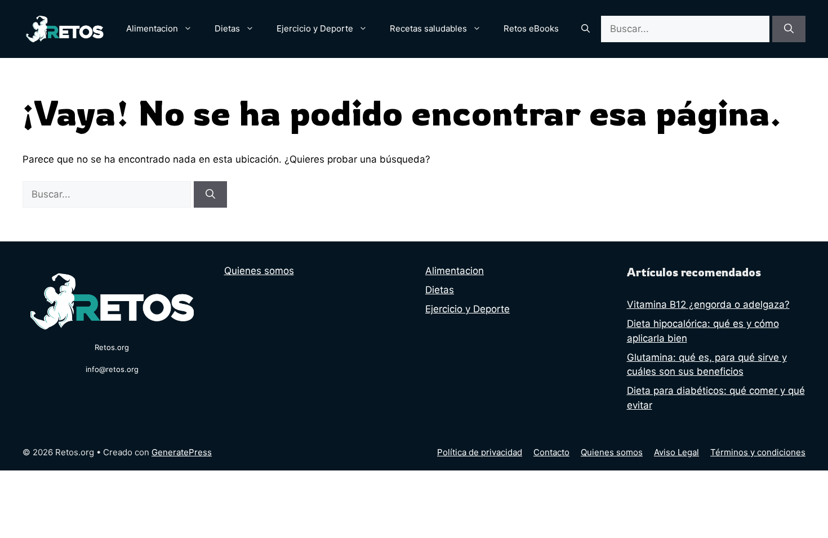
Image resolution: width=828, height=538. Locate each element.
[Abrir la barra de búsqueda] (585, 29)
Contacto (551, 452)
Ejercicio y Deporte (315, 28)
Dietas (227, 28)
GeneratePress (182, 452)
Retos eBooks (531, 28)
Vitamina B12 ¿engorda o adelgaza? (708, 304)
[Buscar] (788, 29)
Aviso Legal (676, 452)
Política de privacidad (479, 452)
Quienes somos (259, 270)
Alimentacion (152, 28)
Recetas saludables (428, 28)
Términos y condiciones (757, 452)
